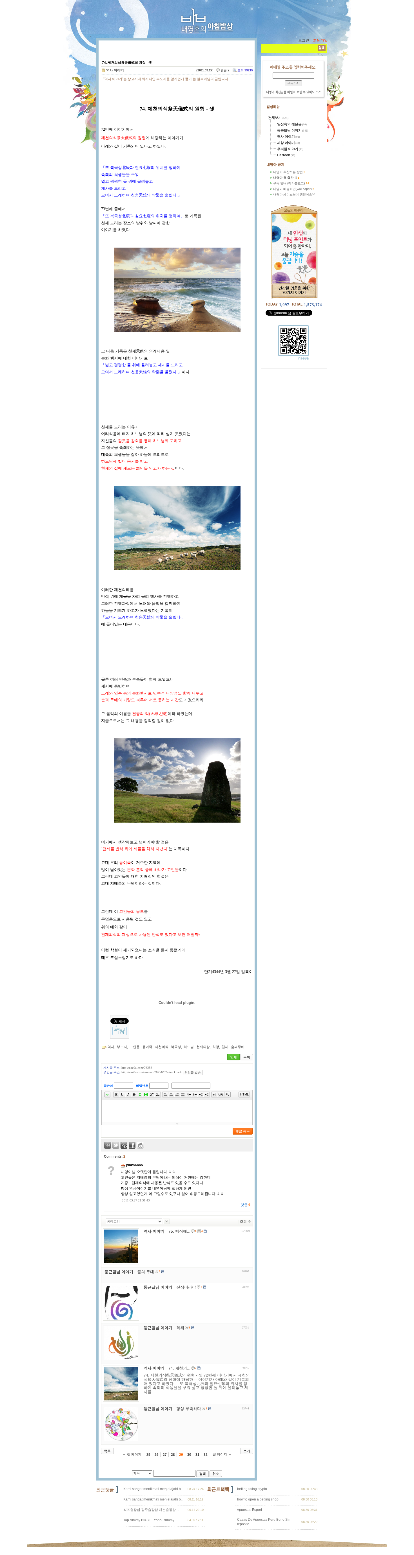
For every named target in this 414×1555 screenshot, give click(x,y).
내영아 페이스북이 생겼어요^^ (294, 194)
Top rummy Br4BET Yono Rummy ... (150, 1520)
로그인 (303, 40)
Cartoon (283, 155)
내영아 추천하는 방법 (288, 172)
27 (165, 1455)
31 (197, 1455)
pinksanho (134, 1165)
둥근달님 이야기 (289, 130)
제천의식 (161, 1047)
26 (157, 1455)
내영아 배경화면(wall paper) (292, 189)
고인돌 (135, 1047)
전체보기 (275, 118)
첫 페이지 (134, 1454)
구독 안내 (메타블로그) (289, 183)
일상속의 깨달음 (289, 124)
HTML (244, 1094)
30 (189, 1455)
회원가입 (320, 40)
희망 (215, 1047)
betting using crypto (251, 1489)
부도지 (122, 1047)
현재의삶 (203, 1047)
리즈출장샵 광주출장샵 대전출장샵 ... (151, 1510)
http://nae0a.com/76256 (136, 1067)
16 (307, 183)
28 (173, 1455)
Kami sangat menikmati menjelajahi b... (153, 1489)
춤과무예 (237, 1047)
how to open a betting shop (257, 1499)
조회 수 (245, 1221)
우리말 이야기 (287, 149)
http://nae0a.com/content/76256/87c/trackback (151, 1072)
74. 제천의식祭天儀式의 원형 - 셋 (127, 63)
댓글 (245, 1205)
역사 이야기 (115, 70)
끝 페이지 (220, 1454)
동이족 (147, 1047)
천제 (225, 1047)
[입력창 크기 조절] (177, 1123)
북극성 (176, 1047)
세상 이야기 (286, 143)
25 (148, 1455)
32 (206, 1455)
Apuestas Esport (249, 1510)
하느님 (189, 1047)
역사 (111, 1047)
